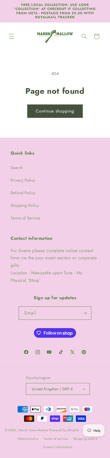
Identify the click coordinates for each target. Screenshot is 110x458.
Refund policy (28, 439)
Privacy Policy (23, 180)
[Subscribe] (85, 313)
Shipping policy (85, 439)
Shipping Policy (25, 205)
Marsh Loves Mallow (33, 430)
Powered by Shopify (64, 430)
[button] (11, 36)
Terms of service (56, 439)
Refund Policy (23, 193)
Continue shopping (55, 111)
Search (17, 168)
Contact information (57, 447)
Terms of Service (26, 218)
